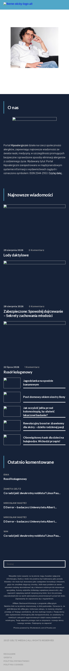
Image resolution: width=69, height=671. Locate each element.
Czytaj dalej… (56, 173)
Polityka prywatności (16, 661)
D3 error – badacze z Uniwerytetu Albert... (30, 507)
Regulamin (9, 654)
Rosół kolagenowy (15, 478)
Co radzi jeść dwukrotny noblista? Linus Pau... (32, 493)
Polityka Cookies (13, 665)
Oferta (8, 657)
